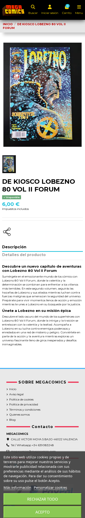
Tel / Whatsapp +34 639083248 (32, 445)
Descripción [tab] (14, 247)
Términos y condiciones (24, 409)
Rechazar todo (42, 499)
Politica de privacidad (23, 404)
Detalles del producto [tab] (24, 255)
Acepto (42, 512)
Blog (12, 419)
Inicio (12, 389)
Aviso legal (16, 394)
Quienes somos (19, 414)
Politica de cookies (21, 399)
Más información (17, 487)
